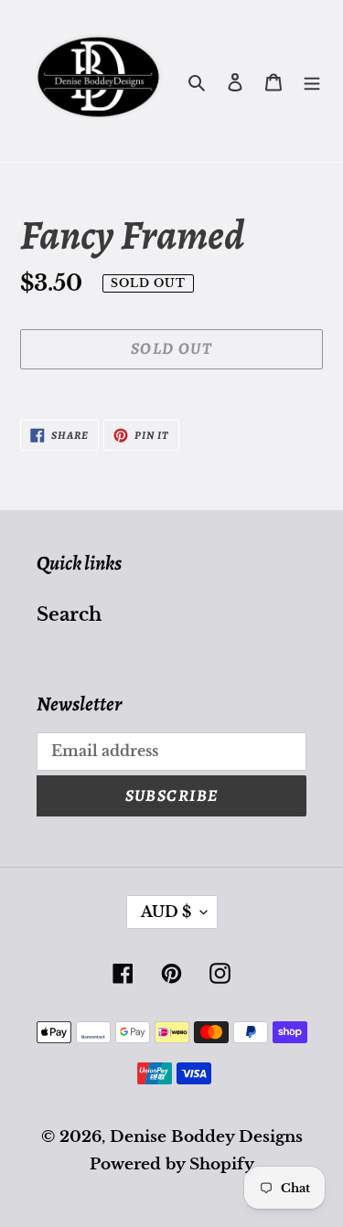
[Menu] (312, 81)
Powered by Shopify (172, 1164)
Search (69, 614)
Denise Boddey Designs (206, 1137)
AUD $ (166, 911)
